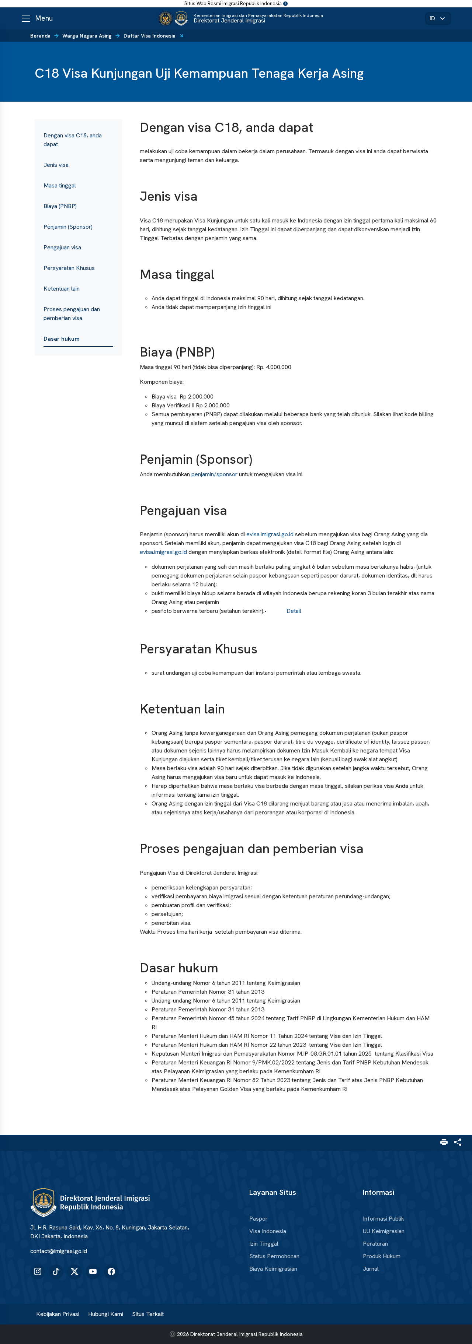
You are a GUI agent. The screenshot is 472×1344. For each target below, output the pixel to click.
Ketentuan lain (62, 288)
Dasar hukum (62, 339)
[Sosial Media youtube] (93, 1271)
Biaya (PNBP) (60, 206)
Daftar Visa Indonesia (150, 35)
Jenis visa (56, 165)
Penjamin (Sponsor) (68, 227)
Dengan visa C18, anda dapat (73, 139)
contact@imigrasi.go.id (58, 1251)
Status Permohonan (274, 1256)
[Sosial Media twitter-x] (74, 1271)
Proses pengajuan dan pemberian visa (72, 313)
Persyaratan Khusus (69, 268)
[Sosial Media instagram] (37, 1271)
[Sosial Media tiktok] (56, 1271)
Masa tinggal (60, 185)
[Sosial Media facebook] (111, 1271)
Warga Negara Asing (87, 35)
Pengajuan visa (62, 247)
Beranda (40, 35)
